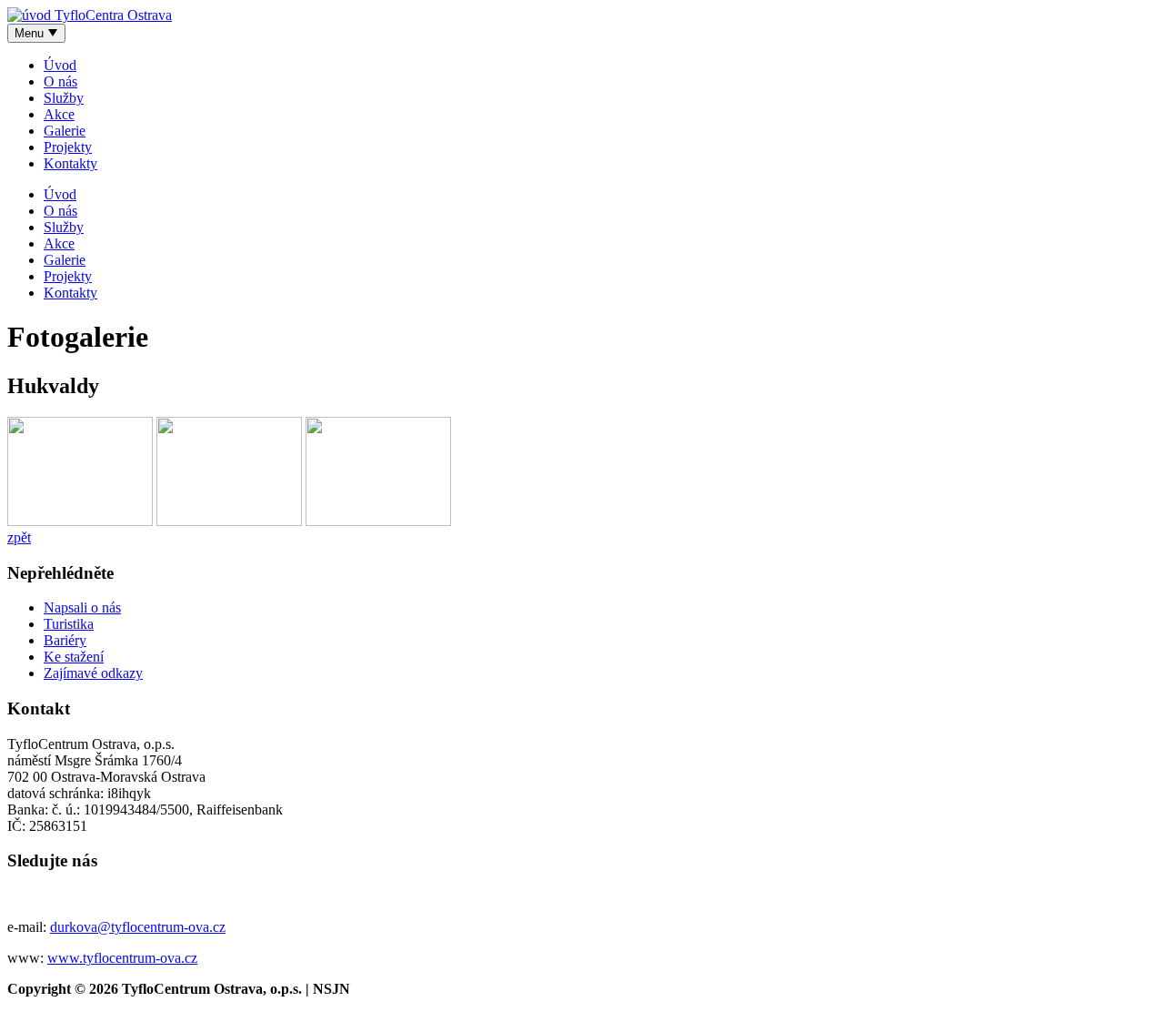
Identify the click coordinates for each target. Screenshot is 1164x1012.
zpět (19, 537)
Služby (64, 98)
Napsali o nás (82, 607)
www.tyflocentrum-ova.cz (122, 958)
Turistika (69, 624)
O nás (60, 81)
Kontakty (70, 163)
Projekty (68, 147)
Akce (59, 114)
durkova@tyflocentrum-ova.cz (138, 927)
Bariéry (65, 640)
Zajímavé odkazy (93, 673)
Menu (31, 33)
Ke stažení (74, 656)
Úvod (60, 65)
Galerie (64, 130)
